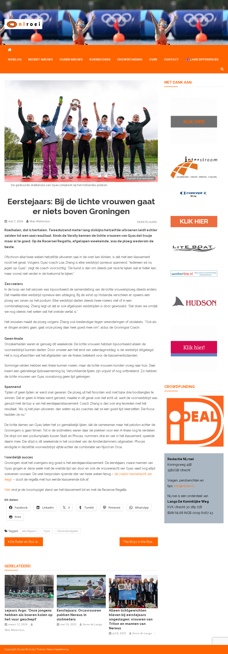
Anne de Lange (92, 624)
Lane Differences (203, 59)
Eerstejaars (147, 222)
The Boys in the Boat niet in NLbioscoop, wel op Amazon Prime (140, 542)
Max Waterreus (40, 221)
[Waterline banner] (194, 273)
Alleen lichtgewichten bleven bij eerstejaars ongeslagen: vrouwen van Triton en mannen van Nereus (131, 619)
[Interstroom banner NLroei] (194, 167)
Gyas (47, 531)
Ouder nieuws (71, 59)
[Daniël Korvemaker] (133, 591)
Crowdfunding (129, 59)
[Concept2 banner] (194, 194)
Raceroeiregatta (67, 531)
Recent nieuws (40, 59)
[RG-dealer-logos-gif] (194, 221)
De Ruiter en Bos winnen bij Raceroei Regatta (26, 542)
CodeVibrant (77, 649)
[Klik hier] (194, 120)
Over (153, 59)
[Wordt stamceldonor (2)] (194, 348)
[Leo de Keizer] (29, 591)
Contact (171, 59)
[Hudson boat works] (194, 301)
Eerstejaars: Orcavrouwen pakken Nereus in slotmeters (79, 614)
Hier (7, 490)
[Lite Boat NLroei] (194, 248)
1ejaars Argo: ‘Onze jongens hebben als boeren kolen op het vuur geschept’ (29, 614)
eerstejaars (29, 531)
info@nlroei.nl (184, 486)
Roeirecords (99, 59)
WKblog (14, 59)
